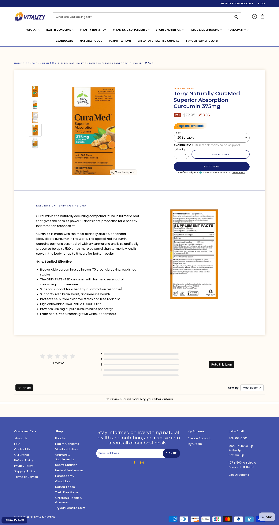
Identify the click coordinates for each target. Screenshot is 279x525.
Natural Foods (91, 41)
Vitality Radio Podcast (236, 3)
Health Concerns (59, 30)
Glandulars (64, 41)
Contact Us (22, 449)
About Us (20, 438)
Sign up (171, 453)
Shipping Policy (24, 471)
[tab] (46, 205)
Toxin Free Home (120, 41)
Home (18, 63)
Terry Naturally (185, 88)
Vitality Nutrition (93, 30)
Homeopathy (237, 30)
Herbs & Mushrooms (205, 30)
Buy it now (211, 166)
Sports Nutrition (169, 30)
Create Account (199, 438)
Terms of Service (26, 477)
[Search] (236, 17)
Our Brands (22, 455)
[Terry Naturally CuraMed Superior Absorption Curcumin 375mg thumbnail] (35, 91)
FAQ (17, 444)
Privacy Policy (23, 466)
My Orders (195, 444)
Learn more (238, 172)
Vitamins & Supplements (130, 30)
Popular (31, 30)
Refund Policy (23, 460)
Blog (261, 3)
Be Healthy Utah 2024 (41, 63)
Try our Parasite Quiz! (202, 41)
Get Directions (239, 475)
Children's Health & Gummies (158, 41)
